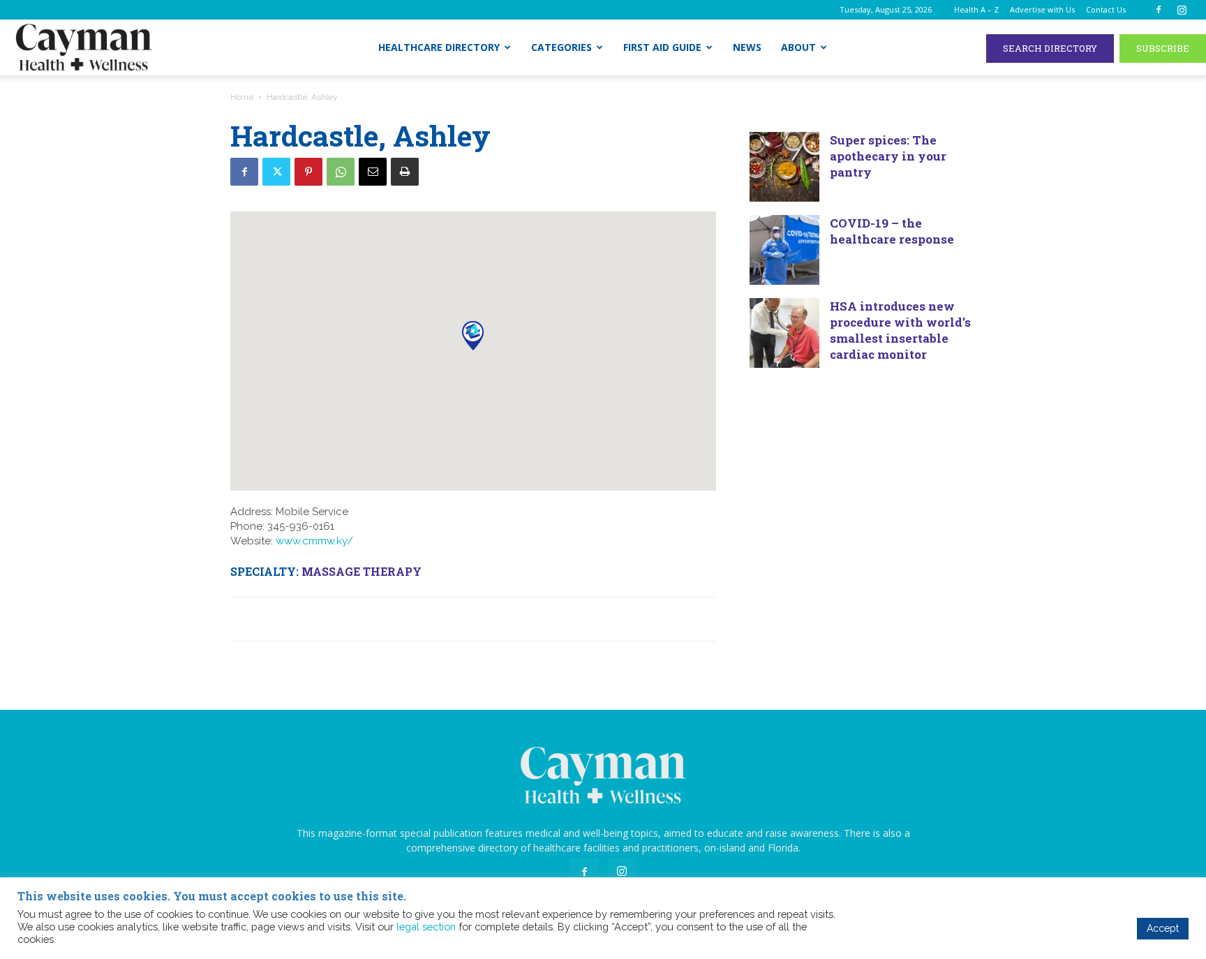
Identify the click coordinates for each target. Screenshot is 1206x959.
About (798, 47)
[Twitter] (276, 172)
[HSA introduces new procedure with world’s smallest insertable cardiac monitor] (784, 333)
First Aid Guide (662, 47)
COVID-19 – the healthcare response (892, 231)
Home (241, 97)
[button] (473, 335)
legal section (426, 926)
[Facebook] (1158, 10)
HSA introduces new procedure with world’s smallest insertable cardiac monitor (900, 330)
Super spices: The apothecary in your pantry (888, 156)
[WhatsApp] (341, 172)
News (747, 47)
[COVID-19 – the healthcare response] (784, 250)
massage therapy (362, 571)
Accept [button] (1163, 928)
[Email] (373, 172)
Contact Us (1106, 9)
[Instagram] (1181, 10)
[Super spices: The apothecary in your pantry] (784, 167)
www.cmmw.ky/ (314, 541)
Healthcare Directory (439, 47)
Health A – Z (976, 9)
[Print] (405, 172)
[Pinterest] (308, 172)
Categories (561, 47)
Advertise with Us (1042, 9)
